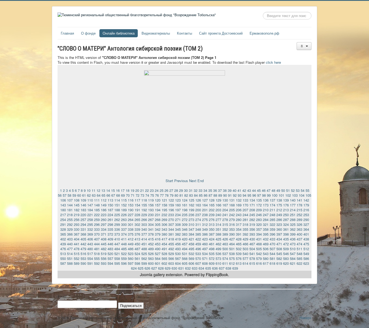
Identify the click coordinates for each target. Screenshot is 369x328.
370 (97, 234)
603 (171, 263)
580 (266, 258)
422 (198, 239)
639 (235, 268)
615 (252, 263)
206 (238, 209)
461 (211, 243)
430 (252, 239)
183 (83, 209)
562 (144, 258)
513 (63, 253)
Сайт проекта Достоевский (221, 33)
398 (286, 234)
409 (110, 239)
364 (306, 229)
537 (225, 253)
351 (218, 229)
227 (130, 214)
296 (97, 224)
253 (306, 214)
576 (238, 258)
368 (83, 234)
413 (137, 239)
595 (117, 263)
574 (225, 258)
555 (97, 258)
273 (191, 219)
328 (63, 229)
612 (232, 263)
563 (151, 258)
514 (70, 253)
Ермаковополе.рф (264, 33)
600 (151, 263)
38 (225, 190)
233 (171, 214)
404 (76, 239)
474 (299, 243)
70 (128, 195)
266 (144, 219)
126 (198, 200)
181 (70, 209)
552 (76, 258)
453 (157, 243)
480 (90, 248)
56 (60, 195)
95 (249, 195)
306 (164, 224)
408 (103, 239)
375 (130, 234)
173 (266, 204)
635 (208, 268)
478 (76, 248)
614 (245, 263)
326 (299, 224)
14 (108, 190)
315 (225, 224)
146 (83, 204)
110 (90, 200)
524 (137, 253)
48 (273, 190)
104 (301, 195)
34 (205, 190)
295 (90, 224)
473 (293, 243)
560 (130, 258)
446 (110, 243)
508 (279, 248)
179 (306, 204)
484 (117, 248)
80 (176, 195)
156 (151, 204)
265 (137, 219)
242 (232, 214)
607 (198, 263)
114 (117, 200)
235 (184, 214)
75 (152, 195)
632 (188, 268)
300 (124, 224)
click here (273, 62)
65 (103, 195)
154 (137, 204)
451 (144, 243)
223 (103, 214)
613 (238, 263)
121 (164, 200)
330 (76, 229)
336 (117, 229)
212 (279, 209)
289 (299, 219)
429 (245, 239)
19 (132, 190)
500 (225, 248)
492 (171, 248)
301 (130, 224)
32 (195, 190)
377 (144, 234)
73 (142, 195)
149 (103, 204)
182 (76, 209)
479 (83, 248)
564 (157, 258)
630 (174, 268)
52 (293, 190)
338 (130, 229)
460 (205, 243)
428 (238, 239)
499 (218, 248)
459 (198, 243)
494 (184, 248)
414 (144, 239)
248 (272, 214)
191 (137, 209)
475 (306, 243)
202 (211, 209)
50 (283, 190)
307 (171, 224)
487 (137, 248)
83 (191, 195)
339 (137, 229)
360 (279, 229)
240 (218, 214)
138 (279, 200)
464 (232, 243)
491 (164, 248)
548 (299, 253)
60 (79, 195)
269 (164, 219)
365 (63, 234)
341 (151, 229)
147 (90, 204)
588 (70, 263)
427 (232, 239)
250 (286, 214)
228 (137, 214)
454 (164, 243)
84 (196, 195)
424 (211, 239)
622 (299, 263)
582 (279, 258)
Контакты (184, 33)
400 (299, 234)
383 (184, 234)
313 (211, 224)
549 (306, 253)
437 (299, 239)
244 (245, 214)
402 (63, 239)
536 (218, 253)
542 (259, 253)
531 (184, 253)
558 (117, 258)
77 (162, 195)
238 (205, 214)
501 (232, 248)
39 (230, 190)
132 (238, 200)
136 (266, 200)
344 (171, 229)
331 (83, 229)
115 (124, 200)
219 (76, 214)
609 (211, 263)
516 (83, 253)
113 (110, 200)
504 (252, 248)
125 (191, 200)
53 (298, 190)
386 (205, 234)
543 (266, 253)
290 (306, 219)
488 (144, 248)
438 (306, 239)
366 (70, 234)
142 (306, 200)
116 (130, 200)
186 (103, 209)
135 (259, 200)
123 (178, 200)
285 (272, 219)
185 (97, 209)
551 (70, 258)
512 (306, 248)
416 (157, 239)
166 (218, 204)
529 (171, 253)
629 (167, 268)
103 (295, 195)
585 (299, 258)
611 (225, 263)
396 (272, 234)
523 (130, 253)
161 (184, 204)
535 (211, 253)
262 (117, 219)
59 (74, 195)
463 (225, 243)
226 (124, 214)
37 (220, 190)
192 (144, 209)
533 (198, 253)
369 (90, 234)
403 (70, 239)
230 (151, 214)
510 (293, 248)
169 (238, 204)
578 (252, 258)
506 (266, 248)
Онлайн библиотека (119, 33)
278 (225, 219)
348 (198, 229)
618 (272, 263)
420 (184, 239)
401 (306, 234)
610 (218, 263)
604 (178, 263)
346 (184, 229)
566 (171, 258)
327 (306, 224)
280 (238, 219)
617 (266, 263)
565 (164, 258)
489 (151, 248)
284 (266, 219)
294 (83, 224)
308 (178, 224)
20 (137, 190)
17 (123, 190)
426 (225, 239)
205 (232, 209)
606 (191, 263)
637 (221, 268)
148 (97, 204)
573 (218, 258)
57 (64, 195)
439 (63, 243)
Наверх (305, 317)
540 (245, 253)
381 (171, 234)
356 (252, 229)
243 (238, 214)
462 (218, 243)
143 (63, 204)
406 (90, 239)
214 (293, 209)
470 (272, 243)
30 (186, 190)
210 (266, 209)
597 (130, 263)
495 (191, 248)
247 (266, 214)
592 (97, 263)
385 (198, 234)
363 (299, 229)
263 (124, 219)
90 (225, 195)
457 (184, 243)
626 (147, 268)
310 (191, 224)
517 (90, 253)
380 (164, 234)
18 (127, 190)
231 (157, 214)
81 (181, 195)
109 (83, 200)
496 (198, 248)
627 (154, 268)
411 (124, 239)
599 (144, 263)
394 (259, 234)
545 (279, 253)
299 (117, 224)
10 (88, 190)
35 (210, 190)
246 (259, 214)
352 (225, 229)
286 (279, 219)
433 (272, 239)
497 (205, 248)
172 (259, 204)
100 (274, 195)
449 (130, 243)
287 (286, 219)
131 (232, 200)
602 (164, 263)
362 (293, 229)
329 (70, 229)
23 (152, 190)
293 (76, 224)
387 (211, 234)
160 (178, 204)
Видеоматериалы (156, 33)
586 (306, 258)
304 (151, 224)
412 (130, 239)
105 (308, 195)
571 (205, 258)
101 (281, 195)
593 (103, 263)
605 (184, 263)
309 (184, 224)
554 (90, 258)
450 (137, 243)
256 (76, 219)
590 (83, 263)
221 (90, 214)
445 (103, 243)
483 (110, 248)
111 (97, 200)
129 (218, 200)
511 (299, 248)
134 (252, 200)
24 (157, 190)
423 (205, 239)
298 (110, 224)
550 (63, 258)
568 (184, 258)
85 (201, 195)
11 (93, 190)
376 (137, 234)
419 (178, 239)
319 (252, 224)
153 (130, 204)
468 (259, 243)
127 (205, 200)
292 (70, 224)
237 (198, 214)
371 (103, 234)
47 (268, 190)
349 (205, 229)
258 (90, 219)
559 (124, 258)
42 (244, 190)
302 (137, 224)
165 (211, 204)
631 (181, 268)
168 (232, 204)
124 (184, 200)
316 (232, 224)
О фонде (88, 33)
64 (98, 195)
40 (234, 190)
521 (117, 253)
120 (157, 200)
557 (110, 258)
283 (259, 219)
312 (205, 224)
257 (83, 219)
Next (192, 180)
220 (83, 214)
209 (259, 209)
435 (286, 239)
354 (238, 229)
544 (272, 253)
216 (306, 209)
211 (272, 209)
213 (286, 209)
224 (110, 214)
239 (211, 214)
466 (245, 243)
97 (259, 195)
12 (98, 190)
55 (307, 190)
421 (191, 239)
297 (103, 224)
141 (299, 200)
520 (110, 253)
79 (171, 195)
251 (293, 214)
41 (239, 190)
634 (201, 268)
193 (151, 209)
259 (97, 219)
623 (306, 263)
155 (144, 204)
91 (230, 195)
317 (238, 224)
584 (293, 258)
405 (83, 239)
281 (245, 219)
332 (90, 229)
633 (194, 268)
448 (124, 243)
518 (97, 253)
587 (63, 263)
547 (293, 253)
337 (124, 229)
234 (178, 214)
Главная (67, 33)
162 (191, 204)
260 (103, 219)
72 (137, 195)
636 (215, 268)
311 (198, 224)
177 (293, 204)
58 (69, 195)
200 (198, 209)
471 (279, 243)
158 (164, 204)
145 (76, 204)
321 (266, 224)
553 (83, 258)
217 (63, 214)
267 (151, 219)
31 (191, 190)
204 (225, 209)
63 (94, 195)
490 (157, 248)
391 (238, 234)
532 (191, 253)
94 (244, 195)
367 (76, 234)
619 (279, 263)
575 (232, 258)
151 (117, 204)
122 (171, 200)
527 (157, 253)
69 (123, 195)
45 (259, 190)
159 (171, 204)
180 (63, 209)
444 (97, 243)
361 (286, 229)
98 (264, 195)
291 (63, 224)
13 (103, 190)
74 (147, 195)
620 (286, 263)
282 (252, 219)
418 (171, 239)
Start (169, 180)
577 (245, 258)
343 (164, 229)
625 (140, 268)
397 (279, 234)
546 (286, 253)
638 (228, 268)
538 (232, 253)
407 (97, 239)
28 (176, 190)
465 (238, 243)
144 (70, 204)
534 (205, 253)
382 (178, 234)
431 (259, 239)
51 (288, 190)
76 (157, 195)
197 (178, 209)
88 (215, 195)
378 (151, 234)
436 (293, 239)
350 (211, 229)
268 (157, 219)
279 (232, 219)
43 (249, 190)
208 (252, 209)
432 (266, 239)
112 (103, 200)
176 (286, 204)
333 (97, 229)
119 (151, 200)
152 (124, 204)
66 (108, 195)
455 (171, 243)
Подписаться (131, 305)
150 (110, 204)
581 (272, 258)
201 (205, 209)
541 (252, 253)
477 (70, 248)
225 (117, 214)
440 (70, 243)
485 (124, 248)
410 (117, 239)
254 (63, 219)
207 (245, 209)
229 (144, 214)
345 (178, 229)
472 (286, 243)
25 (161, 190)
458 (191, 243)
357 (259, 229)
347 (191, 229)
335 (110, 229)
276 (211, 219)
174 (272, 204)
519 (103, 253)
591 (90, 263)
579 (259, 258)
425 (218, 239)
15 (113, 190)
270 (171, 219)
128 (211, 200)
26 (166, 190)
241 (225, 214)
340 (144, 229)
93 (239, 195)
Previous (181, 180)
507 (272, 248)
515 (76, 253)
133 (245, 200)
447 (117, 243)
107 (70, 200)
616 (259, 263)
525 (144, 253)
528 (164, 253)
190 (130, 209)
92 (235, 195)
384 (191, 234)
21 (142, 190)
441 (76, 243)
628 (161, 268)
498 (211, 248)
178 (299, 204)
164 (205, 204)
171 (252, 204)
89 (220, 195)
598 (137, 263)
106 (63, 200)
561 (137, 258)
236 (191, 214)
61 (84, 195)
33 (200, 190)
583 (286, 258)
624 (134, 268)
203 (218, 209)
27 (171, 190)
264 (130, 219)
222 (97, 214)
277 (218, 219)
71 (133, 195)
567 (178, 258)
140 (293, 200)
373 (117, 234)
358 (266, 229)
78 (167, 195)
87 (210, 195)
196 (171, 209)
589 (76, 263)
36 (215, 190)
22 (147, 190)
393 (252, 234)
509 (286, 248)
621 (293, 263)
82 (186, 195)
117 (137, 200)
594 (110, 263)
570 (198, 258)
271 (178, 219)
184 (90, 209)
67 (113, 195)
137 (272, 200)
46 (264, 190)
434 (279, 239)
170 (245, 204)
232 (164, 214)
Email (62, 296)
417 (164, 239)
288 (293, 219)
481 (97, 248)
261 (110, 219)
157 (157, 204)
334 (103, 229)
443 (90, 243)
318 (245, 224)
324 (286, 224)
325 (293, 224)
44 (254, 190)
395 (266, 234)
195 (164, 209)
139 (286, 200)
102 (288, 195)
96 (254, 195)
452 (151, 243)
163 (198, 204)
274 (198, 219)
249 (279, 214)
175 (279, 204)
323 (279, 224)
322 (272, 224)
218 (70, 214)
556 (103, 258)
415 (151, 239)
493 (178, 248)
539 (238, 253)
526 (151, 253)
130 (225, 200)
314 (218, 224)
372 (110, 234)
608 (205, 263)
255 (70, 219)
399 (293, 234)
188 (117, 209)
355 (245, 229)
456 (178, 243)
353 (232, 229)
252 (299, 214)
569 (191, 258)
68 (118, 195)
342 (157, 229)
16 (118, 190)
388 (218, 234)
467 (252, 243)
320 (259, 224)
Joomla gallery (152, 274)
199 (191, 209)
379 (157, 234)
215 (299, 209)
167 (225, 204)
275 (205, 219)
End (200, 180)
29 (181, 190)
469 (266, 243)
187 (110, 209)
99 (269, 195)
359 (272, 229)
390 (232, 234)
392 (245, 234)
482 (103, 248)
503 (245, 248)
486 (130, 248)
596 (124, 263)
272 (184, 219)
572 (211, 258)
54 (302, 190)
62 (89, 195)
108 (76, 200)
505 (259, 248)
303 (144, 224)
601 (157, 263)
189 (124, 209)
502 (238, 248)
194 (157, 209)
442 (83, 243)
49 (278, 190)
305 (157, 224)
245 (252, 214)
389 (225, 234)
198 (184, 209)
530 (178, 253)
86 (205, 195)
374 (124, 234)
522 (124, 253)
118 (144, 200)
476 (63, 248)
